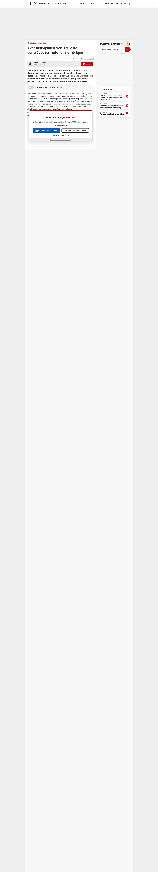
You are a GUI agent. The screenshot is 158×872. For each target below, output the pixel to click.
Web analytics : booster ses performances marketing (111, 105)
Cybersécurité (96, 4)
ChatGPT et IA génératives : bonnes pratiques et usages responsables (111, 96)
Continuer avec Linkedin (47, 130)
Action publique (62, 4)
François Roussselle (40, 63)
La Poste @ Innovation (39, 43)
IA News (42, 4)
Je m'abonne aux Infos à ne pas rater (48, 87)
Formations (106, 89)
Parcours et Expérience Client (112, 113)
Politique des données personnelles (60, 140)
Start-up (83, 4)
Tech (50, 4)
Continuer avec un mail (76, 130)
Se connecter (65, 135)
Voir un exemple (126, 53)
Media (74, 4)
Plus (118, 4)
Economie (109, 4)
